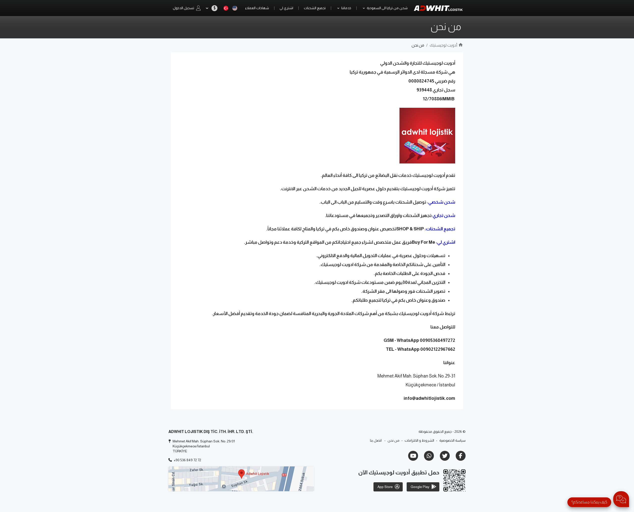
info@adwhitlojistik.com (429, 398)
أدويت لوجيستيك (443, 45)
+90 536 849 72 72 (187, 460)
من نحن (393, 440)
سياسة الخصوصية (452, 440)
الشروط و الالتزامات (419, 440)
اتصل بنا (376, 440)
